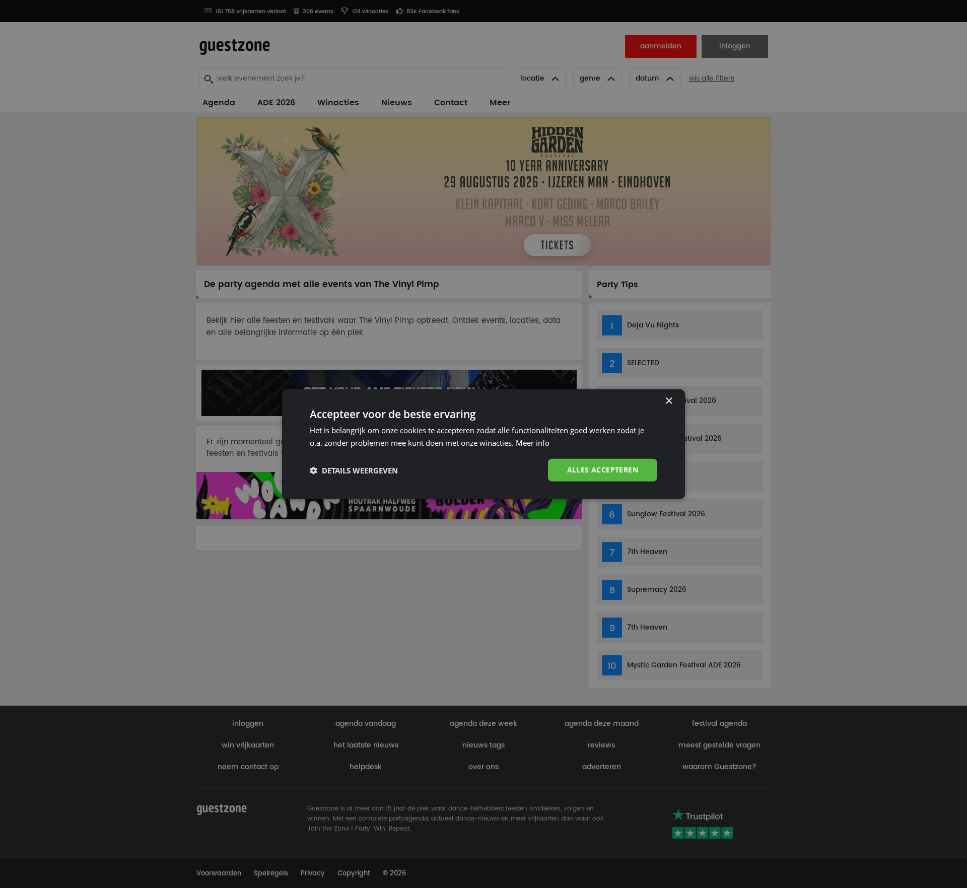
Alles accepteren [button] (602, 469)
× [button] (668, 400)
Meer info (532, 442)
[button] (354, 469)
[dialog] (483, 444)
